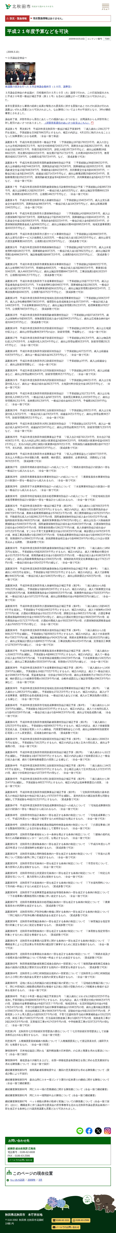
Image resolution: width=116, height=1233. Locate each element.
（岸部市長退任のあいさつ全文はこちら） (67, 123)
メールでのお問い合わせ (20, 1160)
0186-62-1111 (62, 1220)
